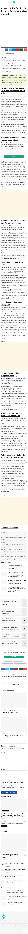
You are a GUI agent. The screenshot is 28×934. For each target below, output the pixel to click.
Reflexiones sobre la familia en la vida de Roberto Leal (13, 69)
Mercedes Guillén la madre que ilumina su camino (13, 60)
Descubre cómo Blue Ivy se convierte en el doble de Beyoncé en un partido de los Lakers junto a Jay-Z (17, 582)
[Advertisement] (14, 32)
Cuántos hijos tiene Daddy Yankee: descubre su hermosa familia (11, 855)
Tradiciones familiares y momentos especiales (13, 66)
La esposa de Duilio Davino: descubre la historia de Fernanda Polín (14, 711)
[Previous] (13, 596)
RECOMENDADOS (5, 810)
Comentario (4, 752)
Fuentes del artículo (6, 71)
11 (8, 893)
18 (4, 714)
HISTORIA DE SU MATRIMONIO (20, 663)
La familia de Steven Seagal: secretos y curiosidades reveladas (13, 736)
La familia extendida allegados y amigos (11, 65)
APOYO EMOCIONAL (8, 661)
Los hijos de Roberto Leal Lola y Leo (10, 63)
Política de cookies (22, 925)
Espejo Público (17, 271)
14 (8, 899)
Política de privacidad (6, 785)
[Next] (15, 596)
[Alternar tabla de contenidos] (24, 54)
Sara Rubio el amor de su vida (9, 62)
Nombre (3, 769)
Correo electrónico (6, 775)
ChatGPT (14, 156)
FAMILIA (4, 733)
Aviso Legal (14, 925)
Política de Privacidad (5, 925)
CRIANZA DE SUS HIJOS (18, 661)
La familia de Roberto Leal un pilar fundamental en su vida (13, 56)
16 (2, 820)
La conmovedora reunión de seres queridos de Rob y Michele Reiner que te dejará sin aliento (17, 567)
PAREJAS (4, 709)
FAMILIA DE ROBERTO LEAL (7, 663)
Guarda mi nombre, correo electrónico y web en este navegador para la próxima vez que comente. (14, 781)
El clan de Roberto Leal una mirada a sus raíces (13, 59)
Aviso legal (9, 789)
